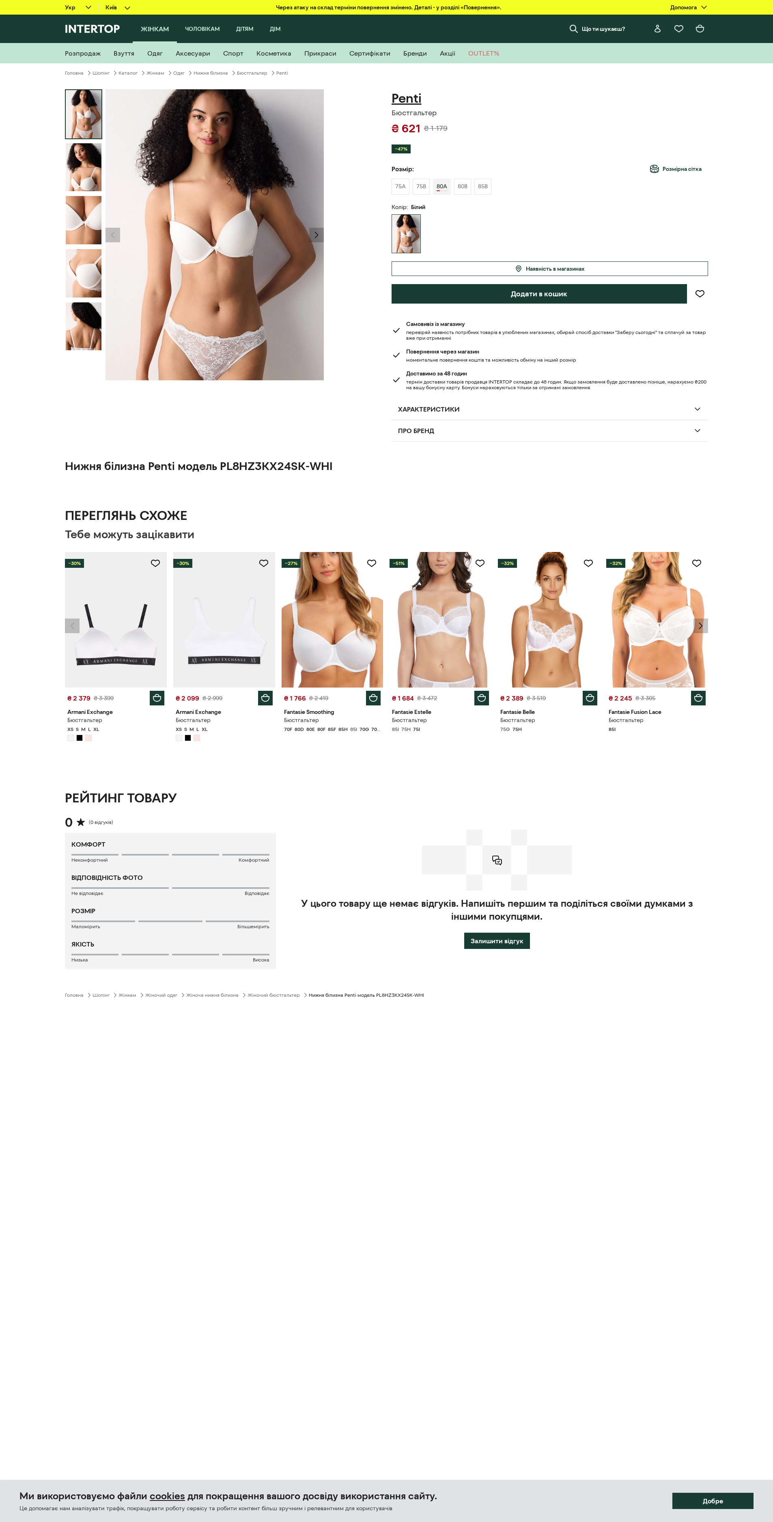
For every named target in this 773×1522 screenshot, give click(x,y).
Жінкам (155, 73)
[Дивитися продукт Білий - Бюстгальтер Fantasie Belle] (549, 620)
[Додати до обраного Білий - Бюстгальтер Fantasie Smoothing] (372, 563)
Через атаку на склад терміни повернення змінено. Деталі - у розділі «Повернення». (389, 7)
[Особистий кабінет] (658, 29)
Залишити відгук (497, 941)
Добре (713, 1501)
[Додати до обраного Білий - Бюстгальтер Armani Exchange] (155, 563)
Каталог (128, 73)
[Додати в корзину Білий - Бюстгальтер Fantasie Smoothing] (373, 698)
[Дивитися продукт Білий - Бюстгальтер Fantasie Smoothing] (332, 620)
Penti (282, 73)
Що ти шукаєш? (603, 29)
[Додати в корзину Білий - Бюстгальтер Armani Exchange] (157, 698)
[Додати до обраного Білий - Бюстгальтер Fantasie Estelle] (480, 563)
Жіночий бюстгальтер (274, 995)
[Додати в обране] (700, 294)
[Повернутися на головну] (92, 29)
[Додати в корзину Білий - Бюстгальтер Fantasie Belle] (590, 698)
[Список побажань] (679, 29)
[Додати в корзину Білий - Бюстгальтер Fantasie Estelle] (481, 698)
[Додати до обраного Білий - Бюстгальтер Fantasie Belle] (588, 563)
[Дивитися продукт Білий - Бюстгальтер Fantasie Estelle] (440, 620)
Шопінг (101, 73)
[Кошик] (700, 29)
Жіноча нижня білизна (212, 995)
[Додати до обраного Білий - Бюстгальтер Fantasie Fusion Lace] (697, 563)
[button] (113, 235)
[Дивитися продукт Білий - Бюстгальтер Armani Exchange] (116, 620)
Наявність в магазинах (555, 269)
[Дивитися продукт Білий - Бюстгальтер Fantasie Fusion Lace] (657, 620)
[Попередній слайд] (113, 235)
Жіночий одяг (161, 995)
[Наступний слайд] (316, 235)
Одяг (179, 73)
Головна (74, 73)
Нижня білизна (211, 73)
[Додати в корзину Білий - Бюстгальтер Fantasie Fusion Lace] (698, 698)
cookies (167, 1496)
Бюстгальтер (252, 73)
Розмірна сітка (682, 169)
